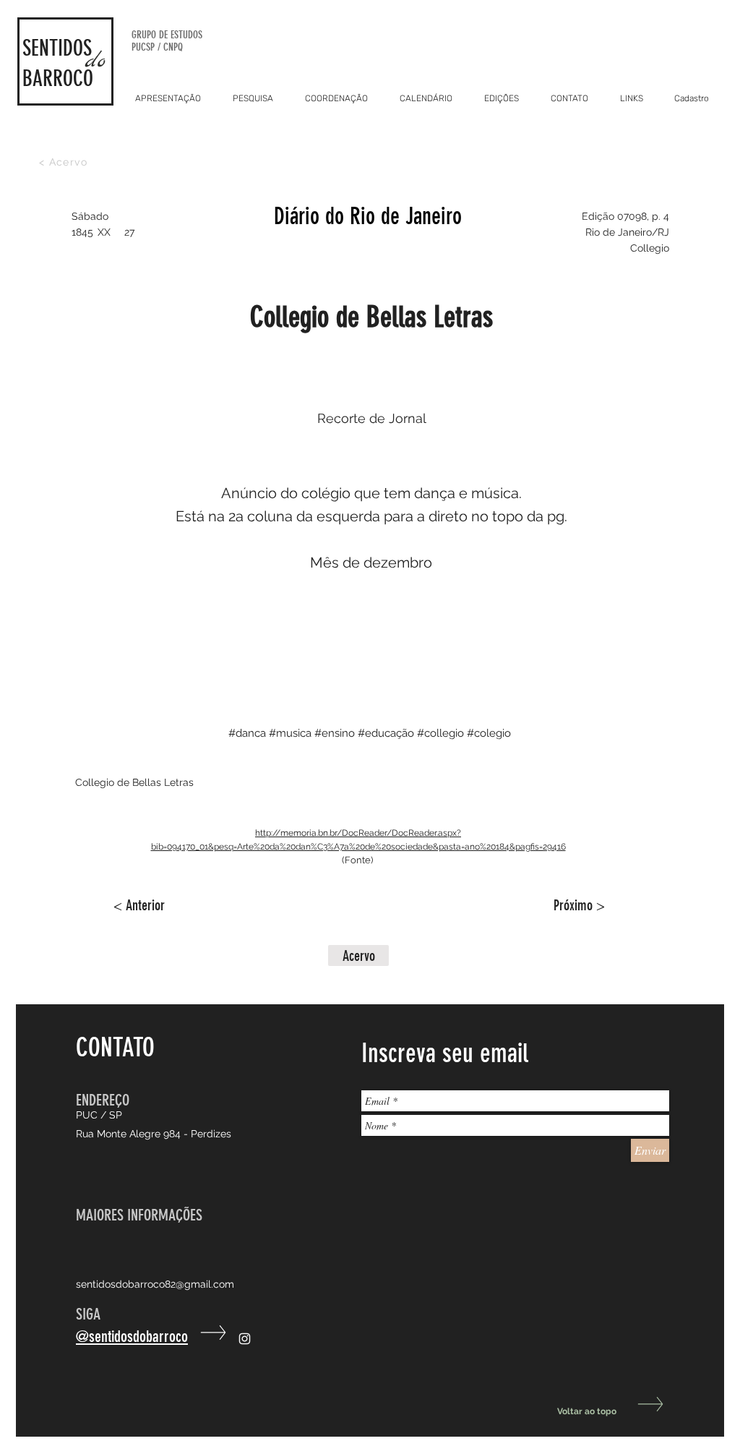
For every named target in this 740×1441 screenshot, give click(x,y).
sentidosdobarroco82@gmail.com (155, 1284)
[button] (358, 955)
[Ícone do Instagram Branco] (244, 1338)
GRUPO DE (151, 34)
